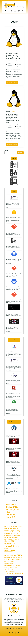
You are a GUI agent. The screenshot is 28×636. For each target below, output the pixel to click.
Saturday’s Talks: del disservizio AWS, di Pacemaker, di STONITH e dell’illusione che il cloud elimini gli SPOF (13, 353)
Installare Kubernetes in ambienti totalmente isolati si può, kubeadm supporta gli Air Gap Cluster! (13, 288)
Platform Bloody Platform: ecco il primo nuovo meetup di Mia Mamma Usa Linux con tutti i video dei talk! (13, 329)
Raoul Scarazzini (16, 599)
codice (19, 530)
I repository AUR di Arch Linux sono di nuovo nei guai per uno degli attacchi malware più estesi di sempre (14, 490)
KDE (17, 539)
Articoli (14, 191)
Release (18, 559)
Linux (9, 546)
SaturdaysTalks (9, 563)
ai (6, 526)
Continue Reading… (12, 82)
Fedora (14, 535)
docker (7, 535)
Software (19, 565)
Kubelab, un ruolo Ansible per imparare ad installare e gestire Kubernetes (13, 248)
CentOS (7, 530)
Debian (8, 533)
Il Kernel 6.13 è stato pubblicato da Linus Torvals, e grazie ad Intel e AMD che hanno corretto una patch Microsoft (13, 57)
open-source (13, 555)
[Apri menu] (5, 11)
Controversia (16, 531)
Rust (12, 561)
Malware (8, 548)
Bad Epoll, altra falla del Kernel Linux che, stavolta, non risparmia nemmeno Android (13, 448)
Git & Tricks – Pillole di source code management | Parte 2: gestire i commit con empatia (13, 275)
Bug (6, 528)
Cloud (13, 530)
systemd (13, 567)
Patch (20, 557)
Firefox (20, 535)
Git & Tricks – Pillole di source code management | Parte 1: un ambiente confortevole (14, 301)
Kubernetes (9, 543)
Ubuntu (9, 571)
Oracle (15, 557)
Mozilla (17, 553)
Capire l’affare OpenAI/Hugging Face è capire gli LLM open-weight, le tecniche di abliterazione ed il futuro (13, 219)
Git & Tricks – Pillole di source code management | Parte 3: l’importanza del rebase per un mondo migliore (13, 233)
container (8, 531)
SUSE (6, 567)
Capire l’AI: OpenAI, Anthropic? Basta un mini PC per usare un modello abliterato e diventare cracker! (12, 205)
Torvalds (9, 569)
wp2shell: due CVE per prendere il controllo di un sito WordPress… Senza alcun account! (13, 435)
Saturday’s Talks (14, 340)
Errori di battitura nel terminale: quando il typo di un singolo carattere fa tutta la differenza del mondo (13, 314)
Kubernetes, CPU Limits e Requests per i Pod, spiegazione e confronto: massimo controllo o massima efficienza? (14, 261)
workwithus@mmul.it (11, 624)
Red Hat (9, 559)
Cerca (6, 150)
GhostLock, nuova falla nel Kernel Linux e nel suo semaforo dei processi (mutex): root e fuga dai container (13, 461)
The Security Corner (14, 422)
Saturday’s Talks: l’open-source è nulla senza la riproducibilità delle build (13, 382)
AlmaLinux (12, 526)
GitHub (14, 158)
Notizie (13, 51)
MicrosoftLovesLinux (9, 553)
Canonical (14, 528)
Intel (11, 539)
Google (15, 537)
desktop (15, 533)
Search (20, 152)
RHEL (6, 561)
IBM (6, 539)
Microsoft (10, 551)
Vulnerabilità (9, 573)
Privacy (20, 624)
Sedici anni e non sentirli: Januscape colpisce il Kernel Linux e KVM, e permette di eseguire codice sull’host (13, 476)
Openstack (8, 557)
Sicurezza (9, 565)
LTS (17, 546)
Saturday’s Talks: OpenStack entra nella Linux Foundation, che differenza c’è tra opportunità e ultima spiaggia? (13, 395)
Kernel (9, 541)
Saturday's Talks (13, 510)
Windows (19, 573)
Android (18, 526)
